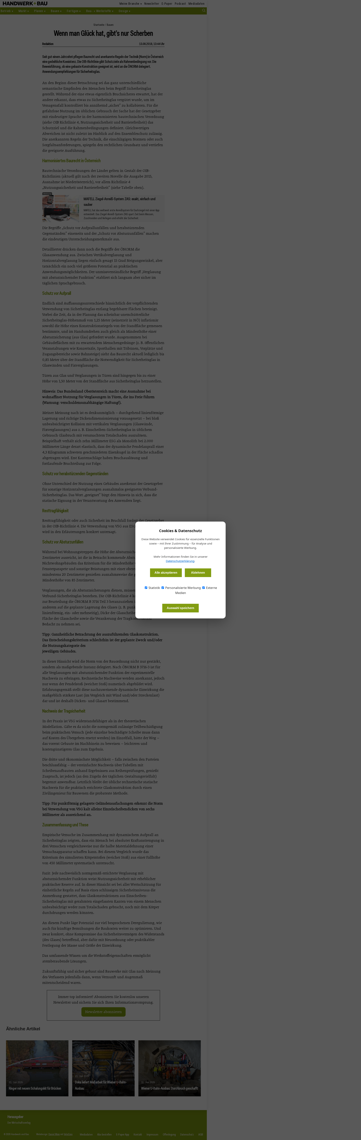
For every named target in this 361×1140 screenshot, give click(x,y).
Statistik (154, 588)
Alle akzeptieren (166, 572)
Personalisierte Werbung (183, 588)
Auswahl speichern (180, 608)
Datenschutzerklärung (180, 561)
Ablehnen (198, 572)
